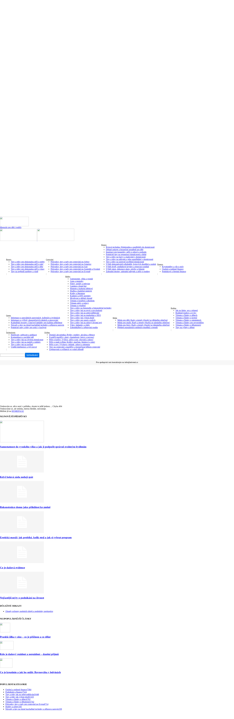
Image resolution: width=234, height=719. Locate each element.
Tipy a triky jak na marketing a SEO (85, 315)
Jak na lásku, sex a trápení (187, 310)
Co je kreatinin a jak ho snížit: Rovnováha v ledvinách (30, 672)
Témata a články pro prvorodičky (190, 322)
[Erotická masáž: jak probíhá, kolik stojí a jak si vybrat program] (22, 532)
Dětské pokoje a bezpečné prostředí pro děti (124, 249)
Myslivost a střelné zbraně (81, 298)
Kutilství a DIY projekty (80, 296)
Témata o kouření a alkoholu (82, 301)
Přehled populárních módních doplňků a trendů (137, 327)
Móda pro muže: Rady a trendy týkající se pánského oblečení (143, 322)
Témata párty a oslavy (79, 303)
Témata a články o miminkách (188, 320)
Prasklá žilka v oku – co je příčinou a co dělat (25, 636)
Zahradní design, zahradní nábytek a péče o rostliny (128, 271)
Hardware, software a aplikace (24, 335)
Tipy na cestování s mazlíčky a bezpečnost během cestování (74, 347)
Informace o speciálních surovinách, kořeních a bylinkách (35, 318)
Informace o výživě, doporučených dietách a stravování (34, 320)
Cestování (49, 259)
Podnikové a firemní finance (174, 271)
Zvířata (47, 332)
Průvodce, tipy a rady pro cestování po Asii (69, 266)
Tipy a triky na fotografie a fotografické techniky (90, 308)
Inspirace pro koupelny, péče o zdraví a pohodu (126, 252)
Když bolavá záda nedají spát (16, 477)
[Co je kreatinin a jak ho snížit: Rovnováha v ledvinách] (6, 667)
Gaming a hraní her (78, 286)
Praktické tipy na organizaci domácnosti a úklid (126, 254)
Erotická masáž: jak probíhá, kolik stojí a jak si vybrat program (36, 537)
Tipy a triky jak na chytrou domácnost (27, 339)
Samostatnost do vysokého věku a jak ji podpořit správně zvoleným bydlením (43, 446)
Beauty (8, 259)
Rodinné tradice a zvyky (186, 313)
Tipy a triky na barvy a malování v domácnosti (126, 257)
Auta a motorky (76, 281)
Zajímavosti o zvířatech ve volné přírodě (66, 349)
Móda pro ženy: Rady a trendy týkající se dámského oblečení (143, 325)
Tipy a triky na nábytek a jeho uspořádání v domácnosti (129, 259)
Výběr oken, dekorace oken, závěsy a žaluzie (125, 269)
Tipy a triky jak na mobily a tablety (26, 342)
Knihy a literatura (77, 293)
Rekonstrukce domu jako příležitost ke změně (25, 507)
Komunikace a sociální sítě (22, 337)
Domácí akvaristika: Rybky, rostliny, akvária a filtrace (72, 335)
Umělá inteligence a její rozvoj (24, 347)
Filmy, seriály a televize (80, 283)
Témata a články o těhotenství (188, 325)
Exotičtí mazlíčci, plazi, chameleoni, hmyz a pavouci (71, 337)
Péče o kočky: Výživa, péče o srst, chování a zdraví (71, 339)
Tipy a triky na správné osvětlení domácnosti (125, 262)
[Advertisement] (117, 385)
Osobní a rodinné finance (172, 269)
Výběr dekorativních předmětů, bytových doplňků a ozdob (131, 264)
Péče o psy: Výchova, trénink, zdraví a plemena (69, 344)
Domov (104, 245)
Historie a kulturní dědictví (81, 288)
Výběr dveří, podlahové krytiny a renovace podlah (127, 266)
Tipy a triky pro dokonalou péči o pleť (27, 264)
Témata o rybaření (78, 305)
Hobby (67, 276)
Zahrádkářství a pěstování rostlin (84, 327)
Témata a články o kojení (186, 318)
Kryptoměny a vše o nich (172, 266)
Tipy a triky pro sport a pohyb (82, 320)
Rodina (173, 308)
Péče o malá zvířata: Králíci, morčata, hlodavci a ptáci (72, 342)
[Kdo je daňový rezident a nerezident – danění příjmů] (7, 649)
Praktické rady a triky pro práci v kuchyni (28, 327)
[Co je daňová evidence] (22, 562)
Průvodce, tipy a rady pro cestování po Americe (71, 264)
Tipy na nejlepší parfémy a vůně (24, 271)
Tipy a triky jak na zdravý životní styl (86, 322)
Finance (160, 264)
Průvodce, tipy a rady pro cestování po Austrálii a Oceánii (75, 269)
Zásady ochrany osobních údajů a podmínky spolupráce (29, 611)
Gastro (8, 315)
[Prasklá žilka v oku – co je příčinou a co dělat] (5, 631)
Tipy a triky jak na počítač (22, 344)
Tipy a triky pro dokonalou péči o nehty (28, 262)
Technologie (10, 332)
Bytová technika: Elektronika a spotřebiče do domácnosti (130, 247)
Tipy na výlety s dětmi (185, 327)
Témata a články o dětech (186, 315)
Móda (115, 318)
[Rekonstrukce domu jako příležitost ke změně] (22, 502)
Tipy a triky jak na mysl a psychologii (86, 310)
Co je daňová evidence (12, 567)
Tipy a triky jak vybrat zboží (82, 318)
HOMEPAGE (18, 411)
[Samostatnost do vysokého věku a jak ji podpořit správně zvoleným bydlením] (22, 441)
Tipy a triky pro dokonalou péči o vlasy (27, 269)
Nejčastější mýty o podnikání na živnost (22, 597)
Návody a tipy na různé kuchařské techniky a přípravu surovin (37, 325)
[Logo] (18, 240)
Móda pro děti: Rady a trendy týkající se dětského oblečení (142, 320)
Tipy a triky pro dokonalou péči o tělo (27, 266)
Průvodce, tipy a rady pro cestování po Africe (70, 262)
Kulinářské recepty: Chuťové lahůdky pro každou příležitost (36, 322)
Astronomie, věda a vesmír (81, 279)
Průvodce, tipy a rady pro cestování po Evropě (70, 271)
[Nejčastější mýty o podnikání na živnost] (22, 592)
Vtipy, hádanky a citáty (80, 325)
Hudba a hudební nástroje (81, 291)
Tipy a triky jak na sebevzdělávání (84, 313)
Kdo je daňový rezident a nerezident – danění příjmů (29, 654)
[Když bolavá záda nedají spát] (22, 472)
